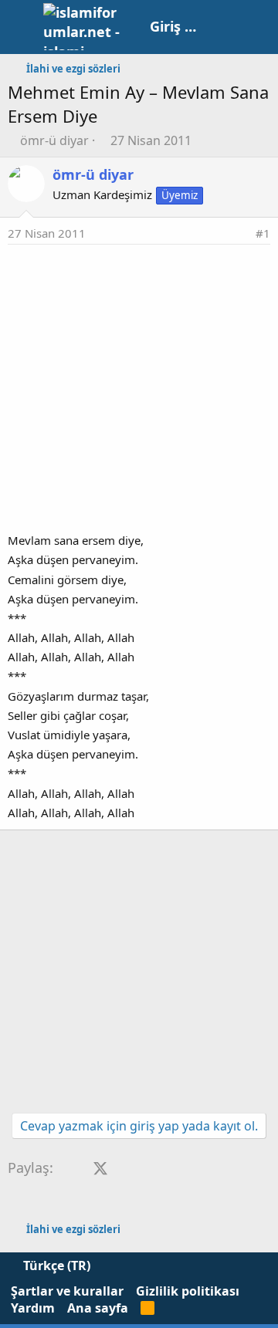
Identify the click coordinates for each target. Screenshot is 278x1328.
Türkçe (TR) (55, 1265)
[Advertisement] (139, 391)
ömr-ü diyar (54, 140)
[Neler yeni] (225, 27)
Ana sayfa (97, 1307)
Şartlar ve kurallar (67, 1290)
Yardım (33, 1307)
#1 (263, 233)
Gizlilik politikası (187, 1290)
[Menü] (21, 27)
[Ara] (258, 27)
